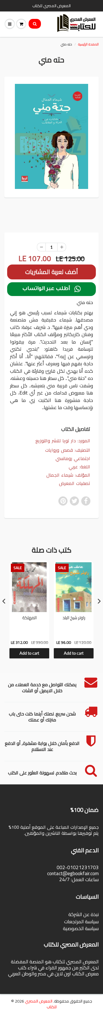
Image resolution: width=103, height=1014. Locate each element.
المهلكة (29, 618)
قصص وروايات (59, 450)
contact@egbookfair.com (73, 873)
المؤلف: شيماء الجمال (68, 475)
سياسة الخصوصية (81, 928)
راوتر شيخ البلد (73, 618)
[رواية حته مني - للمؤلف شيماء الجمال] (51, 136)
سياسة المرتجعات (81, 921)
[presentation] (4, 601)
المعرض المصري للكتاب (41, 1004)
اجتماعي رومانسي (73, 458)
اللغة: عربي (79, 467)
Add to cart (29, 653)
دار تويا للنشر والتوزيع (55, 440)
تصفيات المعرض (74, 483)
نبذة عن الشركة (83, 914)
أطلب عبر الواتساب (51, 289)
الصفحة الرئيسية (88, 44)
